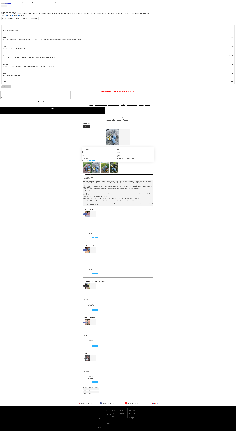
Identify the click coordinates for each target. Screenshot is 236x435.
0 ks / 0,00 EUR (40, 101)
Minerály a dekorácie (113, 105)
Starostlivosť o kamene (134, 198)
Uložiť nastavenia (6, 86)
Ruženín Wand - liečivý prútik (90, 209)
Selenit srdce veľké (89, 353)
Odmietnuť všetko (4, 3)
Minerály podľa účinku (101, 105)
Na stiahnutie (88, 176)
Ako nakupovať (99, 426)
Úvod (113, 117)
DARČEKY (123, 105)
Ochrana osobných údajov (99, 418)
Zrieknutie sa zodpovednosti (108, 415)
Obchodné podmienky (100, 423)
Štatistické (15, 15)
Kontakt (107, 418)
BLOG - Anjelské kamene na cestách (108, 422)
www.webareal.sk (122, 431)
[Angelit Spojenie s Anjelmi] (112, 144)
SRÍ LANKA (141, 105)
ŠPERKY (91, 105)
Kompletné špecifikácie (90, 174)
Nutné (4, 15)
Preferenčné (9, 15)
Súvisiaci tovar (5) (89, 177)
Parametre (87, 178)
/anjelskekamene (86, 403)
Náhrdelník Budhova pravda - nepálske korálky (94, 281)
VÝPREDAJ (147, 105)
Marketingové (21, 15)
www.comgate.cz (132, 403)
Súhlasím (9, 3)
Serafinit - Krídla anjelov (89, 317)
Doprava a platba (108, 411)
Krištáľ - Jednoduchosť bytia (90, 245)
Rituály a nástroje (132, 105)
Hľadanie (3, 92)
